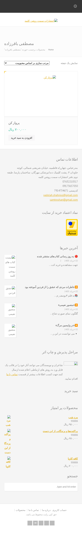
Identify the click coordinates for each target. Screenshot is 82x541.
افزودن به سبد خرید (21, 137)
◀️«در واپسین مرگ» (67, 325)
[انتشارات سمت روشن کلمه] (41, 21)
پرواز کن (14, 123)
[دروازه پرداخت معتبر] (72, 235)
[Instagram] (41, 523)
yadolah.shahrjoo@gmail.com (60, 195)
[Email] (35, 523)
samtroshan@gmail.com (64, 199)
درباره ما (46, 510)
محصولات (20, 510)
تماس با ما (12, 374)
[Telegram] (46, 523)
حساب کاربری (59, 510)
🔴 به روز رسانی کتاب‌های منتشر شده (57, 256)
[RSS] (29, 523)
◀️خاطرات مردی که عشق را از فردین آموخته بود (51, 287)
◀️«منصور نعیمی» (68, 305)
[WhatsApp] (52, 523)
